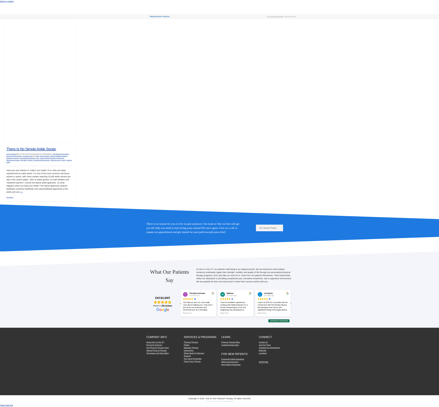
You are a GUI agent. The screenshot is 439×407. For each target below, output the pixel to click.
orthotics (30, 160)
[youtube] (272, 367)
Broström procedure (12, 158)
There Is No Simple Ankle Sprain (31, 149)
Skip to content (7, 1)
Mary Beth (24, 160)
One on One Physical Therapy (275, 16)
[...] (21, 192)
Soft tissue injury (56, 160)
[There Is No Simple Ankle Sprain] (40, 81)
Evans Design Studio (227, 401)
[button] (291, 303)
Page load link (6, 405)
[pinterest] (268, 367)
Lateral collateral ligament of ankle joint (52, 158)
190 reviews (167, 305)
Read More (9, 197)
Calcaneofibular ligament (27, 158)
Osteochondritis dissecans (41, 160)
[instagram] (264, 367)
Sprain (63, 160)
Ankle (37, 156)
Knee (37, 158)
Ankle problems (45, 156)
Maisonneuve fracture (13, 160)
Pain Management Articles (61, 154)
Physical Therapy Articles (14, 156)
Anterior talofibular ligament (58, 156)
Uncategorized (27, 156)
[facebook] (260, 367)
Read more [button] (187, 313)
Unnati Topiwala (11, 154)
